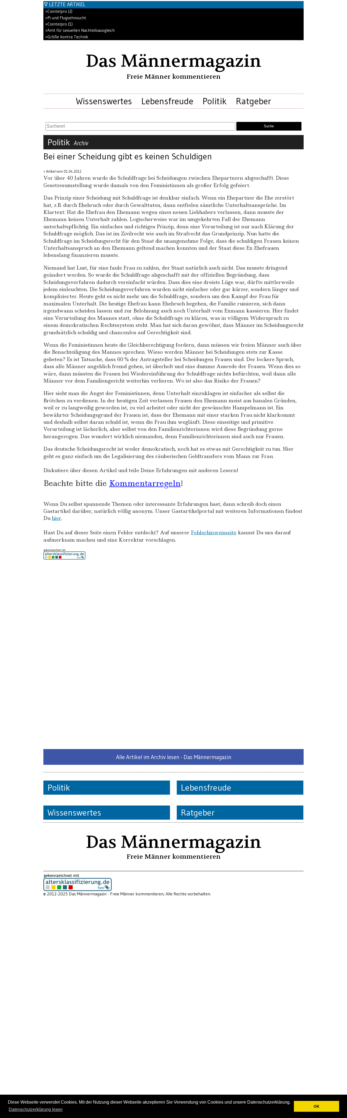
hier (56, 518)
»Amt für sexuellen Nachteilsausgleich (80, 30)
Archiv (81, 143)
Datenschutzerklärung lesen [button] (36, 1109)
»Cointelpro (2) (58, 11)
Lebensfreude (167, 101)
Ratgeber (253, 101)
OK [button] (316, 1106)
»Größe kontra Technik (66, 36)
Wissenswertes (104, 101)
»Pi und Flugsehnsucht (65, 17)
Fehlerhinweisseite (213, 532)
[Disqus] (173, 654)
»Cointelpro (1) (59, 24)
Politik (215, 101)
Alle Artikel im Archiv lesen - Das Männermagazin (173, 757)
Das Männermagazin (173, 61)
